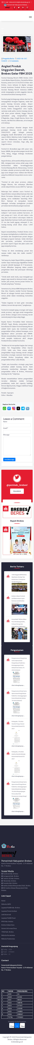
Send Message (9, 459)
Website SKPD (6, 904)
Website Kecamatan (8, 935)
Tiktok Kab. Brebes (9, 881)
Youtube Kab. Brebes (10, 883)
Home (3, 901)
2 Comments (14, 61)
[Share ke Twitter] (19, 408)
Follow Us (17, 491)
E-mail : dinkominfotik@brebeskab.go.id (17, 2)
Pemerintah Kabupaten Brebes (17, 5)
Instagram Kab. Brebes (11, 876)
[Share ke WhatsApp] (5, 408)
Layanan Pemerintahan (9, 911)
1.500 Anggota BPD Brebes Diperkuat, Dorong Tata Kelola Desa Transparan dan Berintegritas (19, 578)
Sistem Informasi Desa (9, 928)
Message (6, 435)
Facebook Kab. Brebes (10, 874)
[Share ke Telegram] (23, 408)
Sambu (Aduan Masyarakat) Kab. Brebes (17, 886)
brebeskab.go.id (17, 1042)
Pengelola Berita (8, 58)
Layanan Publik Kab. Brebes (10, 908)
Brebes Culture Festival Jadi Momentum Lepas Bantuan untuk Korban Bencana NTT (18, 599)
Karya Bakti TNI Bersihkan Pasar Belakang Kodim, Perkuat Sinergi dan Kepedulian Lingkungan (19, 623)
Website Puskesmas (8, 939)
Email (5, 428)
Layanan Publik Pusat (8, 918)
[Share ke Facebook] (9, 408)
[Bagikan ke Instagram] (14, 408)
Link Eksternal (6, 914)
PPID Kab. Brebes (7, 921)
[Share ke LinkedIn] (28, 408)
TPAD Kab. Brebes (7, 932)
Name (5, 422)
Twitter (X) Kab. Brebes (11, 878)
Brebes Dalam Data (7, 925)
